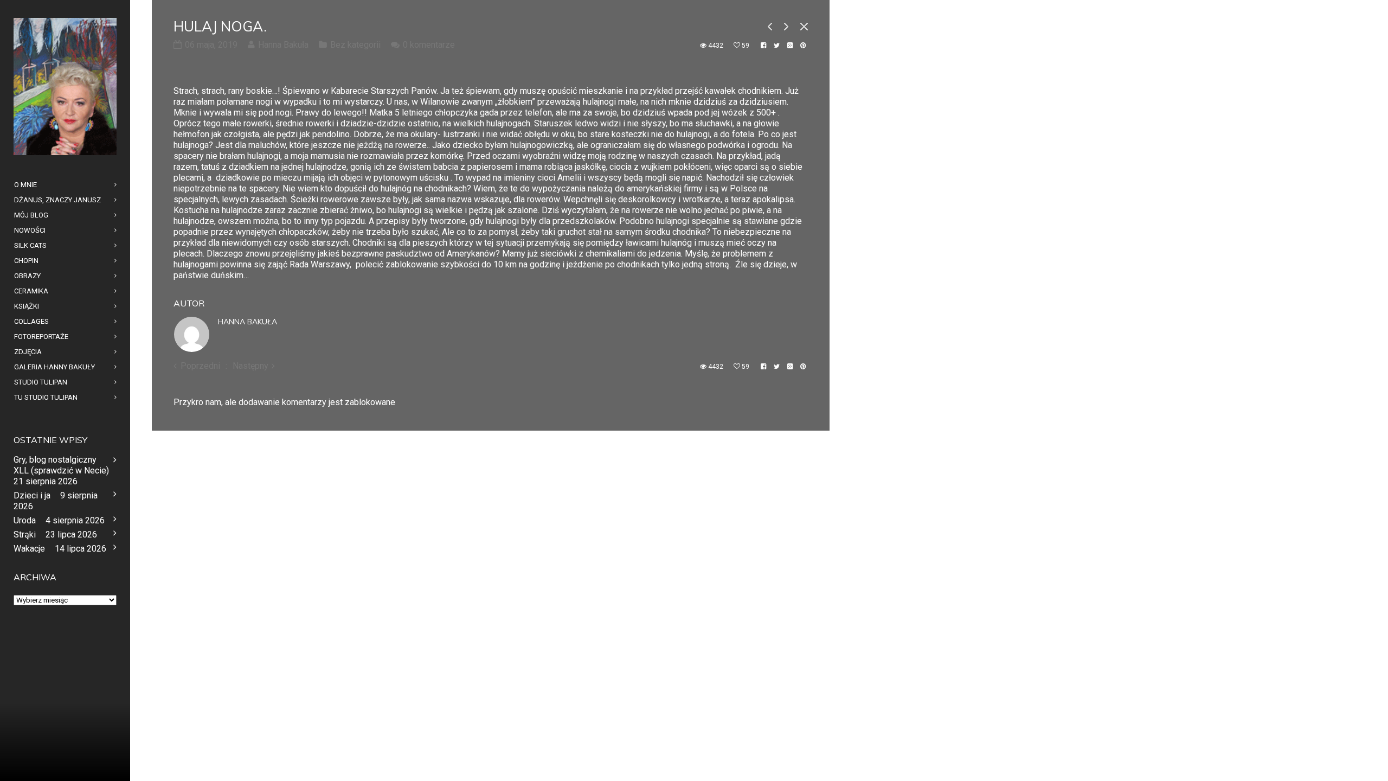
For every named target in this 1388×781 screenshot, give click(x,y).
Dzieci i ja (32, 495)
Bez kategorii (355, 45)
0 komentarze (429, 45)
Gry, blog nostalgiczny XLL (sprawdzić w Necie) (61, 465)
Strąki (25, 534)
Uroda (25, 520)
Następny (250, 366)
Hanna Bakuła (247, 322)
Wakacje (29, 548)
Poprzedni (200, 366)
